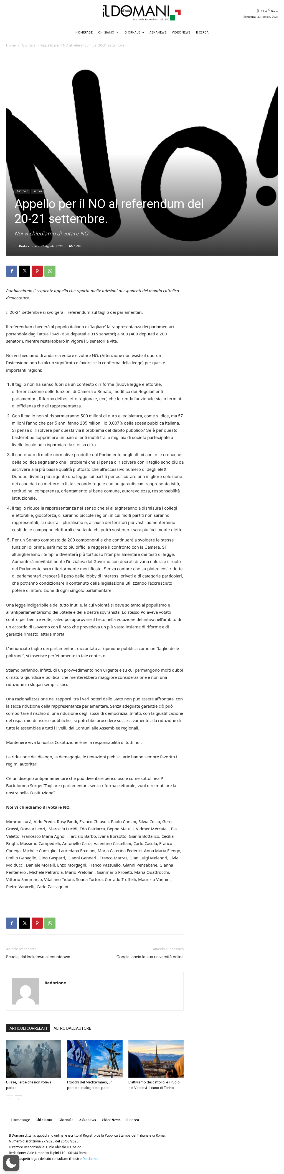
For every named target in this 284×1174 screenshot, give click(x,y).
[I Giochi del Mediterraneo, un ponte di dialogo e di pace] (94, 1059)
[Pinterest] (37, 271)
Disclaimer (90, 1158)
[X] (24, 271)
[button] (11, 1163)
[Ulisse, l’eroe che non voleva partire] (33, 1059)
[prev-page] (9, 1098)
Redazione (28, 246)
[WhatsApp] (49, 271)
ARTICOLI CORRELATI (28, 1028)
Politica (37, 191)
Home (11, 45)
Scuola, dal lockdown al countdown (38, 956)
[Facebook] (11, 271)
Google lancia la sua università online (150, 956)
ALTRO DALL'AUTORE (72, 1028)
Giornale (28, 45)
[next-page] (18, 1098)
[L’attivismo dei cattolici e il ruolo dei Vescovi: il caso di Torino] (156, 1059)
